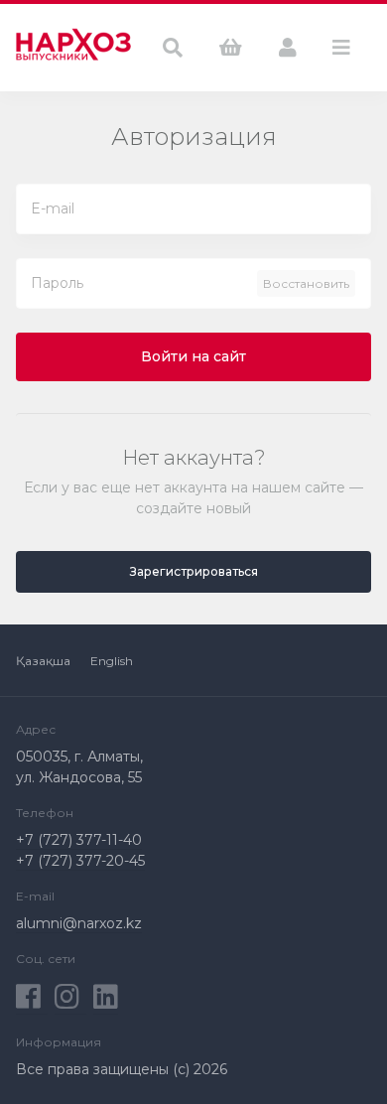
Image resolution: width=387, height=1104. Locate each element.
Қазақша (43, 660)
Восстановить (306, 283)
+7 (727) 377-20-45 (80, 861)
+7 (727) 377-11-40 (79, 840)
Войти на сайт (193, 356)
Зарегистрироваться (194, 571)
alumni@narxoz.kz (79, 923)
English (111, 660)
